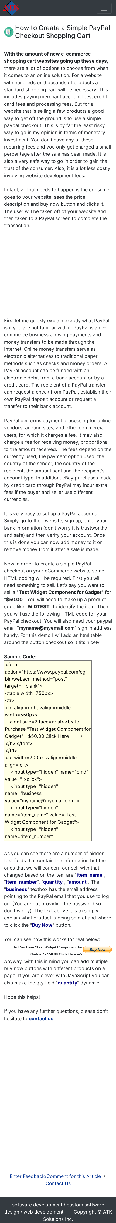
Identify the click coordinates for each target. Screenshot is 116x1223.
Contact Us (58, 1183)
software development (37, 1205)
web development (43, 1212)
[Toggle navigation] (104, 8)
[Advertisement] (58, 267)
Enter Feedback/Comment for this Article (55, 1176)
